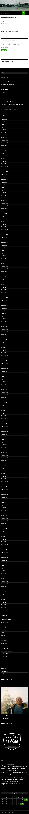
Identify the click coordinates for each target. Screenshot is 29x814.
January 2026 (4, 137)
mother (17, 777)
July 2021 (3, 279)
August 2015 (4, 465)
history (2, 775)
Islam (5, 775)
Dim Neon (3, 624)
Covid (15, 766)
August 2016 (4, 434)
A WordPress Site (6, 13)
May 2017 (3, 410)
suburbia (13, 783)
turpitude (16, 784)
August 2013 (4, 528)
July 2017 (3, 405)
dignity (2, 768)
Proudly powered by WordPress (7, 812)
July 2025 (3, 153)
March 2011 (3, 604)
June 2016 (3, 439)
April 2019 (3, 350)
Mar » (26, 805)
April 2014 (3, 507)
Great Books (3, 627)
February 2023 (4, 229)
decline (25, 766)
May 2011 (3, 599)
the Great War (11, 784)
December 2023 (4, 203)
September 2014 (4, 494)
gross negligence (18, 772)
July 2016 (3, 436)
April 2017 (3, 413)
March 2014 (3, 510)
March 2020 (3, 321)
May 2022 (3, 253)
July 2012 (3, 562)
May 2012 (3, 568)
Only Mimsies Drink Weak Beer (14, 101)
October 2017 (4, 397)
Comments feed (4, 671)
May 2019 (3, 347)
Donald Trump (9, 768)
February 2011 (4, 607)
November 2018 (4, 363)
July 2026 (3, 121)
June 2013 (3, 534)
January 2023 (4, 232)
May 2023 (3, 221)
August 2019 (4, 339)
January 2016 (4, 452)
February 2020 (4, 324)
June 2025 (3, 156)
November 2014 (4, 489)
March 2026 (3, 132)
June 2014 (3, 502)
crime (18, 766)
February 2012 (4, 576)
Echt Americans (10, 107)
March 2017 (3, 415)
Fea (12, 770)
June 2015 (3, 471)
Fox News (19, 771)
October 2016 (4, 429)
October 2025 (4, 145)
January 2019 (4, 358)
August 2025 (4, 150)
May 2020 (3, 316)
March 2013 (3, 541)
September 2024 (4, 179)
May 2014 (3, 505)
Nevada (4, 779)
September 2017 (4, 400)
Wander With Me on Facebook (9, 31)
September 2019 (4, 337)
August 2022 (4, 245)
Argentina (3, 765)
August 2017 (4, 402)
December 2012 (4, 549)
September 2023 (4, 211)
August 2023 (4, 213)
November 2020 (4, 300)
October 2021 (4, 271)
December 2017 (4, 392)
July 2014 (3, 499)
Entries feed (3, 668)
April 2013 (3, 539)
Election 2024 (3, 770)
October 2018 (4, 366)
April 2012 (3, 570)
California (12, 766)
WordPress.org (4, 673)
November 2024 (4, 174)
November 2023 (4, 205)
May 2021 (3, 284)
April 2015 (3, 476)
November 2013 (4, 520)
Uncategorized (4, 656)
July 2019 (3, 342)
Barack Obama (17, 765)
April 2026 (3, 129)
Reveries (16, 781)
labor (25, 775)
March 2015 (3, 478)
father (9, 770)
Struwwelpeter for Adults (6, 651)
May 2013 (3, 536)
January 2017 (4, 421)
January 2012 (4, 578)
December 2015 (4, 455)
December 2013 (4, 518)
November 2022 (4, 237)
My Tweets (3, 64)
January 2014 (4, 515)
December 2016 (4, 423)
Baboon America (4, 622)
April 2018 (3, 381)
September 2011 (4, 589)
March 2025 (3, 163)
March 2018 (3, 384)
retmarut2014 (5, 716)
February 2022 (4, 261)
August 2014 (4, 497)
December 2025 (4, 140)
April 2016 (3, 444)
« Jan (2, 805)
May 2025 (3, 158)
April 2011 (3, 602)
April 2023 (3, 224)
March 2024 (3, 195)
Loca (7, 777)
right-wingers (21, 781)
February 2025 (4, 166)
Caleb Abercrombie (5, 766)
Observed (3, 635)
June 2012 (3, 565)
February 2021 (4, 292)
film (14, 771)
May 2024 (3, 190)
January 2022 (4, 263)
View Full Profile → (5, 718)
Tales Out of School (5, 653)
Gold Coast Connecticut (6, 772)
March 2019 (3, 352)
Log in (2, 665)
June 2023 (3, 219)
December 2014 (4, 486)
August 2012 (4, 560)
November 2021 (4, 268)
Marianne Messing (11, 777)
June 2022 (3, 250)
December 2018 (4, 360)
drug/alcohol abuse (20, 768)
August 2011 (4, 591)
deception (21, 766)
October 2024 (4, 177)
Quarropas (3, 645)
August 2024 (4, 182)
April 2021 (3, 287)
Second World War (6, 783)
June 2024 (3, 187)
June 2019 (3, 345)
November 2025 (4, 142)
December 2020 (4, 297)
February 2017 (4, 418)
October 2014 (4, 492)
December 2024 (4, 171)
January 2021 (4, 295)
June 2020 (3, 313)
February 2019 (4, 355)
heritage (25, 772)
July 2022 (3, 247)
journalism (20, 775)
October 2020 (4, 303)
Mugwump (22, 777)
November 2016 (4, 426)
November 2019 (4, 331)
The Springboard (4, 89)
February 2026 (4, 135)
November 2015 (4, 457)
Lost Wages (3, 632)
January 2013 (4, 547)
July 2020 (3, 310)
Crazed (2, 21)
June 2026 (3, 124)
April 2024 (3, 192)
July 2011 (3, 594)
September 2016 (4, 431)
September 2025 (4, 148)
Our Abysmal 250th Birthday (7, 87)
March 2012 (3, 573)
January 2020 (4, 326)
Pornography (4, 643)
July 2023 (3, 216)
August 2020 (4, 308)
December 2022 (4, 234)
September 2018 (4, 368)
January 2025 (4, 169)
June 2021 (3, 282)
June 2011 (3, 597)
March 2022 (3, 258)
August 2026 (4, 119)
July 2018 (3, 373)
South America (4, 648)
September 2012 (4, 557)
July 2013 (3, 531)
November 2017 (4, 394)
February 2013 (4, 544)
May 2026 (3, 127)
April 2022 (3, 255)
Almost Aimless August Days (7, 81)
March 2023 (3, 226)
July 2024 (3, 184)
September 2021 (4, 274)
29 (22, 803)
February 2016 (4, 450)
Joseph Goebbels (12, 775)
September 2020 (4, 305)
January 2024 (4, 200)
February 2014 (4, 513)
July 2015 (3, 468)
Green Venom (4, 630)
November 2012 (4, 552)
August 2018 (4, 371)
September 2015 (4, 463)
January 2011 (4, 610)
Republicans (10, 781)
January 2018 (4, 389)
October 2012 (4, 555)
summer (18, 783)
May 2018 (3, 379)
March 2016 (3, 447)
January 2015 (4, 484)
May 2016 (3, 442)
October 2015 (4, 460)
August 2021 (4, 276)
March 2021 (3, 289)
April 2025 (3, 161)
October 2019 (4, 334)
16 (26, 799)
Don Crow (3, 92)
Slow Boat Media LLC (6, 679)
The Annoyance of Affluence (7, 84)
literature (3, 777)
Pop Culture (3, 640)
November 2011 (4, 583)
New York (12, 779)
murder (25, 777)
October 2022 (4, 240)
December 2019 (4, 329)
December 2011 (4, 581)
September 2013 (4, 526)
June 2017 (3, 408)
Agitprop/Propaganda (6, 619)
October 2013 (4, 523)
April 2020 (3, 318)
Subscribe (4, 50)
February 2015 (4, 481)
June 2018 (3, 376)
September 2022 (4, 242)
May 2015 (3, 473)
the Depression (5, 784)
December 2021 (4, 266)
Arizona (9, 764)
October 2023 (4, 208)
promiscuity (22, 779)
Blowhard (23, 764)
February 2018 (4, 387)
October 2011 (4, 586)
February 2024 (4, 198)
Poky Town (3, 638)
